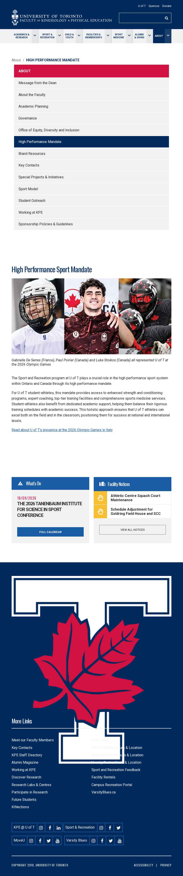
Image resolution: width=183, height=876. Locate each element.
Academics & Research (21, 36)
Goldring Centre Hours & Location (117, 755)
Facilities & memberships (93, 36)
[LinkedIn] (58, 827)
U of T (142, 6)
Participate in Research (30, 792)
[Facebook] (50, 827)
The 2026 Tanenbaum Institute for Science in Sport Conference (49, 509)
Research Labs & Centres (31, 785)
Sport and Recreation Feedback (116, 770)
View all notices (133, 529)
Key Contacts (29, 165)
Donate (166, 6)
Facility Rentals (103, 777)
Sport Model (28, 189)
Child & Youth (69, 36)
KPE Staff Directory (27, 755)
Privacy (165, 865)
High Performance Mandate (40, 142)
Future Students (24, 799)
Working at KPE (31, 212)
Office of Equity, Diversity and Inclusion (49, 130)
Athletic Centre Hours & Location (117, 748)
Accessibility (143, 865)
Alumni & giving (139, 36)
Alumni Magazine (25, 762)
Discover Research (26, 777)
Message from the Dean (37, 83)
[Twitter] (118, 827)
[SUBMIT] (166, 18)
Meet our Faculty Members (33, 740)
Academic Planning (33, 106)
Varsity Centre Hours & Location (116, 762)
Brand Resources (32, 153)
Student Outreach (32, 200)
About (159, 35)
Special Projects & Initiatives (41, 177)
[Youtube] (57, 840)
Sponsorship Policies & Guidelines (46, 224)
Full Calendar (50, 532)
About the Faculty (32, 95)
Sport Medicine (118, 36)
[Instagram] (41, 827)
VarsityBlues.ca (104, 792)
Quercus (154, 6)
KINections (20, 807)
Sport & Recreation (47, 36)
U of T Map (100, 740)
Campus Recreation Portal (112, 785)
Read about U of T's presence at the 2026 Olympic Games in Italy (62, 430)
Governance (28, 118)
